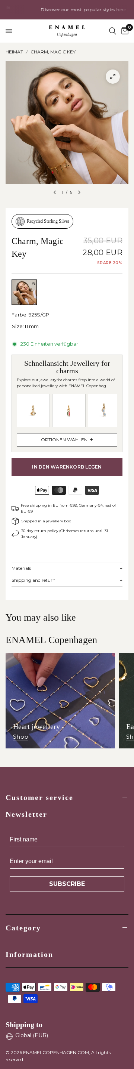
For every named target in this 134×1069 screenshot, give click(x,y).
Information (29, 954)
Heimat (14, 52)
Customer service (39, 797)
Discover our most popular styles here (72, 9)
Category (23, 928)
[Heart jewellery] (60, 700)
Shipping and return (67, 580)
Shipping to (24, 1024)
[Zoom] (113, 76)
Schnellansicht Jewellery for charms (66, 401)
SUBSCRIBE (67, 883)
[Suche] (112, 31)
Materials (67, 568)
